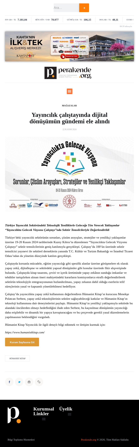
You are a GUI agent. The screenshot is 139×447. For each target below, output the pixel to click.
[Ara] (84, 7)
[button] (69, 91)
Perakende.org (88, 439)
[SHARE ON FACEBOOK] (9, 382)
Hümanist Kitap (17, 358)
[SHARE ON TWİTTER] (19, 382)
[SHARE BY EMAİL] (29, 382)
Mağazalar (69, 105)
